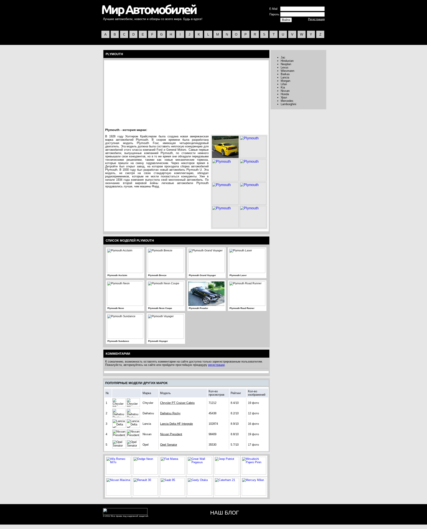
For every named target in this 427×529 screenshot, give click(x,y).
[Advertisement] (143, 93)
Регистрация (316, 19)
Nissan (285, 90)
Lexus (284, 67)
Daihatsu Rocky (170, 413)
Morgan (285, 80)
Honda (285, 94)
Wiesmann (287, 70)
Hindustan (287, 60)
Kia (283, 87)
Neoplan (286, 64)
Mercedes (287, 100)
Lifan (284, 84)
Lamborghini (288, 104)
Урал (284, 97)
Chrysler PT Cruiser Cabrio (177, 403)
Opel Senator (168, 444)
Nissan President (171, 434)
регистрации (216, 365)
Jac (283, 57)
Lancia (285, 77)
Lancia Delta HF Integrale (176, 423)
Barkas (285, 74)
